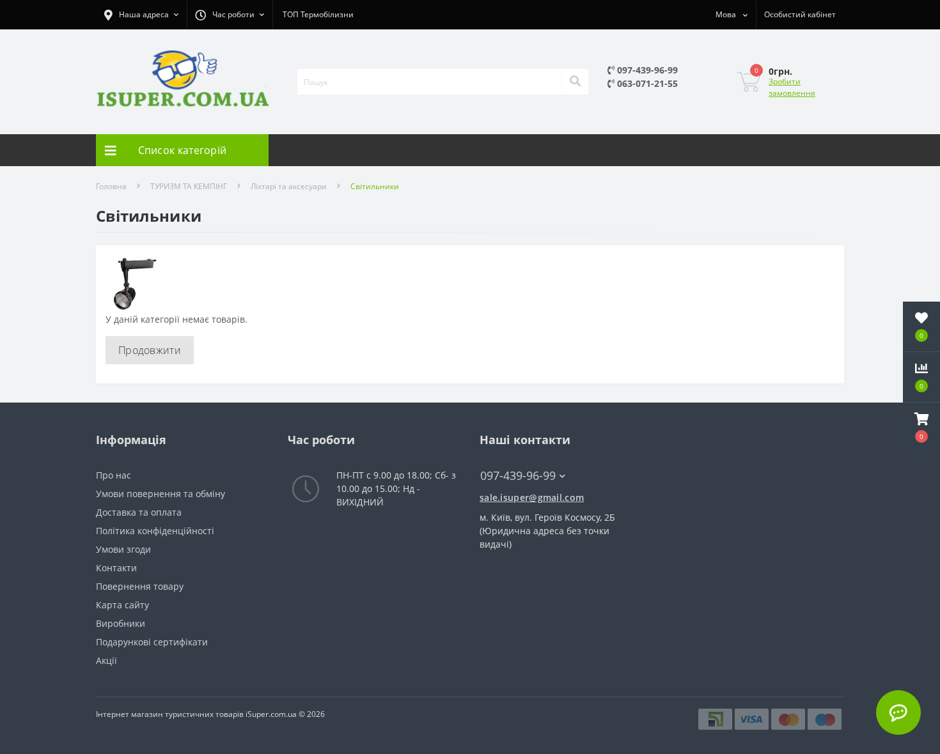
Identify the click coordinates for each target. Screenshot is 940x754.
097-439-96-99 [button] (518, 475)
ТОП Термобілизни (318, 14)
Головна (111, 186)
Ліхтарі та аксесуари (289, 186)
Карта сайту (122, 605)
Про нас (113, 475)
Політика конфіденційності (155, 531)
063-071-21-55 (646, 83)
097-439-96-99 (646, 70)
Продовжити (149, 350)
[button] (921, 427)
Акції (106, 660)
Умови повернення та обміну (160, 494)
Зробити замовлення (792, 87)
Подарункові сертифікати (152, 642)
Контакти (116, 568)
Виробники (120, 623)
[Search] (574, 82)
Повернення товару (140, 586)
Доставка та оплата (139, 512)
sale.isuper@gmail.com (532, 497)
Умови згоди (123, 549)
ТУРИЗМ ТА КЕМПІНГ (188, 186)
